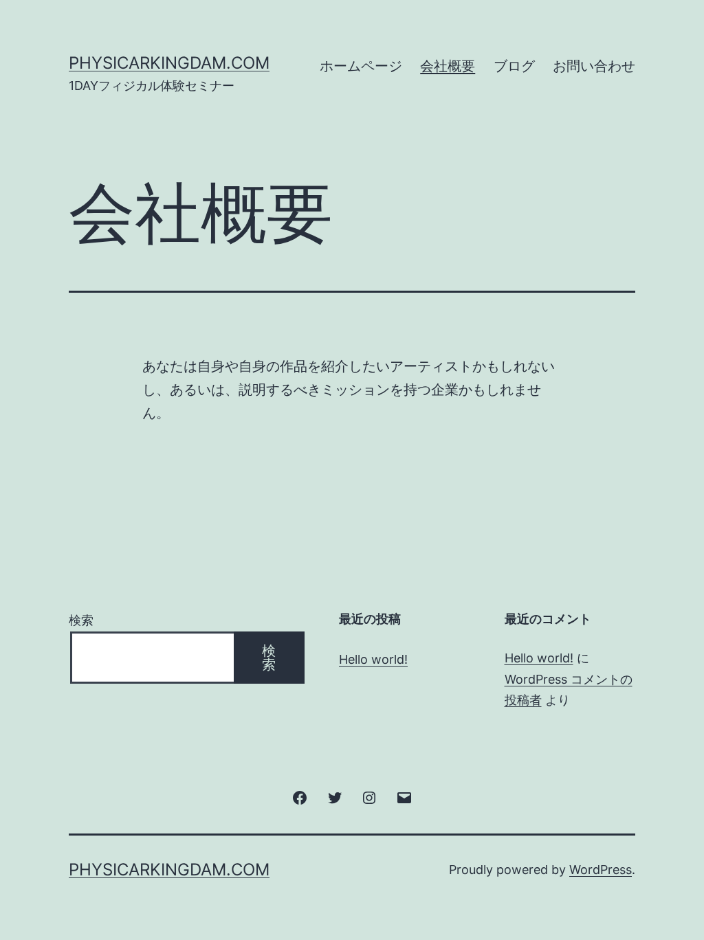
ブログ (514, 66)
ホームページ (361, 66)
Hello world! (373, 659)
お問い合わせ (594, 66)
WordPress (600, 869)
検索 (81, 620)
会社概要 (447, 66)
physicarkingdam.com (169, 63)
